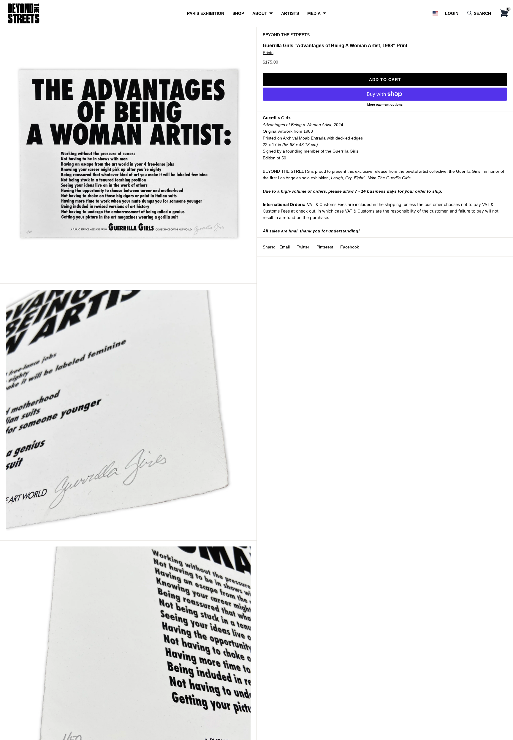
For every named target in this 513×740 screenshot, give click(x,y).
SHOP (238, 13)
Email (284, 247)
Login (451, 13)
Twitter (303, 247)
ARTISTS (290, 13)
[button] (435, 13)
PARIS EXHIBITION (205, 13)
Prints (268, 52)
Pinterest (324, 247)
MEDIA (314, 13)
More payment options (385, 104)
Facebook (349, 247)
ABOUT (259, 13)
